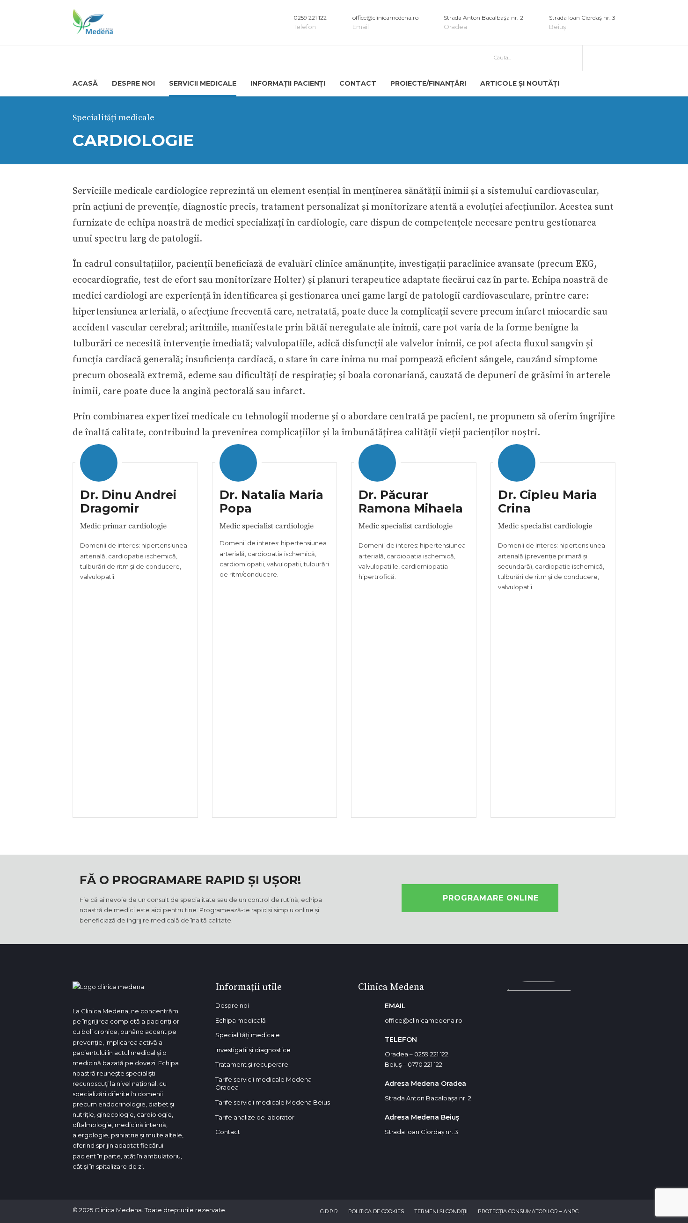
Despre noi (232, 1005)
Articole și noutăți (519, 83)
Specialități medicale (247, 1035)
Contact (357, 83)
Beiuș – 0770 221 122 (413, 1064)
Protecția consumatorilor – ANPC (528, 1211)
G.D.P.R (329, 1211)
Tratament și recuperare (251, 1064)
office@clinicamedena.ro (423, 1020)
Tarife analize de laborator (254, 1117)
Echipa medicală (240, 1020)
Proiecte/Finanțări (428, 83)
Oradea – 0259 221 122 (416, 1054)
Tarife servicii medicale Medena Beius (272, 1102)
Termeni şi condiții (441, 1211)
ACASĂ (85, 83)
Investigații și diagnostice (253, 1050)
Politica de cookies (376, 1211)
